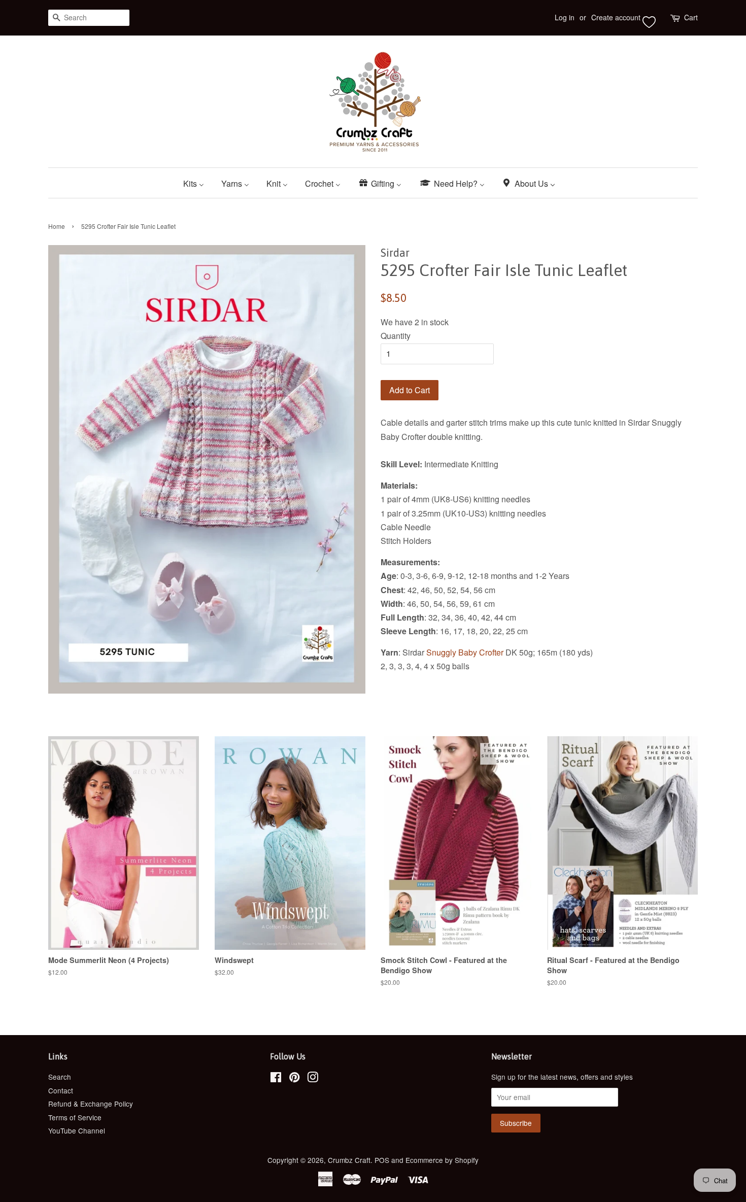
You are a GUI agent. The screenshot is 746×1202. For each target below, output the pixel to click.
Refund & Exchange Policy (90, 1103)
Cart (691, 17)
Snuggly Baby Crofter (464, 652)
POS (382, 1160)
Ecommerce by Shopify (442, 1160)
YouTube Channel (76, 1130)
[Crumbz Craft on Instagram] (312, 1079)
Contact (60, 1090)
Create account (615, 17)
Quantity (396, 335)
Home (56, 226)
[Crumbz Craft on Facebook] (276, 1079)
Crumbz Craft (349, 1160)
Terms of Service (74, 1117)
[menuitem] (197, 183)
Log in (564, 17)
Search (59, 1077)
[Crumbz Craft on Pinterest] (294, 1079)
